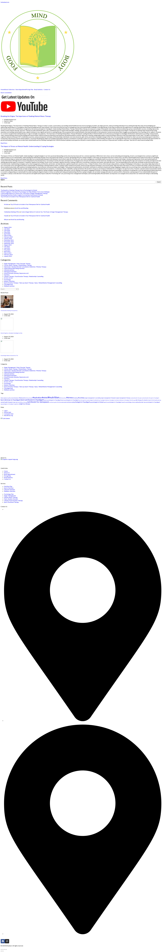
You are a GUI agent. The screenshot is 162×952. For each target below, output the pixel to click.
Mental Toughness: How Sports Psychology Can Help (11, 333)
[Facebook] (3, 941)
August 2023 (7, 245)
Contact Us (47, 89)
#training (75, 398)
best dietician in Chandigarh (11, 400)
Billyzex (6, 219)
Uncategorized (8, 284)
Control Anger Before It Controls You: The (9, 355)
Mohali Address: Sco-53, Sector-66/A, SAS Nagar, (13, 723)
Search (3, 179)
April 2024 (7, 233)
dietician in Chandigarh (125, 400)
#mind (45, 397)
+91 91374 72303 (10, 509)
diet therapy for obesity (142, 400)
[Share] (4, 949)
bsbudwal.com (5, 2)
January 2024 (8, 238)
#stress (69, 397)
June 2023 (7, 248)
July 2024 (7, 229)
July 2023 (7, 246)
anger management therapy (123, 398)
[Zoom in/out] (1, 949)
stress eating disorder (137, 402)
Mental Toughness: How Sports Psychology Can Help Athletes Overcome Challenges (25, 192)
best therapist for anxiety (84, 400)
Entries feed (7, 412)
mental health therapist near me (9, 402)
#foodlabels (16, 397)
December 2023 (9, 240)
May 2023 (7, 250)
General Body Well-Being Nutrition (14, 268)
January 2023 (8, 256)
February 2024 (8, 237)
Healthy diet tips (157, 400)
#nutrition (53, 397)
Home (2, 89)
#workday (81, 398)
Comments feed (8, 414)
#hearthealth (29, 397)
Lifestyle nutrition (9, 270)
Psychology (7, 279)
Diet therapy (132, 400)
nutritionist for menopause (38, 402)
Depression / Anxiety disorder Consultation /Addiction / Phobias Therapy (25, 267)
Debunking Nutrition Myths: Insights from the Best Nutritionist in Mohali (22, 195)
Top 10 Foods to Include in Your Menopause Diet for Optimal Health (20, 196)
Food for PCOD (151, 400)
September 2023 (9, 243)
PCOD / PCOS (8, 278)
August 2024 (7, 227)
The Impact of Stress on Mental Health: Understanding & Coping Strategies (27, 146)
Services (12, 89)
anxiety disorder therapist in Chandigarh (150, 397)
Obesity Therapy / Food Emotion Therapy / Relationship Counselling (23, 276)
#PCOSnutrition (62, 397)
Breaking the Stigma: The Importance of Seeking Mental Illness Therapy (26, 116)
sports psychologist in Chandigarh (113, 402)
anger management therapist (108, 398)
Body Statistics (38, 89)
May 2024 (7, 232)
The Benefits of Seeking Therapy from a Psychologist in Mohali (19, 190)
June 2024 (7, 230)
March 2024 (7, 235)
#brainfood (11, 397)
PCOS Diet (59, 402)
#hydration (37, 397)
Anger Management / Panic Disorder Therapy (17, 263)
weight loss (16, 404)
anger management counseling (93, 398)
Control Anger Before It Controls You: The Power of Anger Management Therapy (24, 193)
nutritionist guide (53, 402)
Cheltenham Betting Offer (11, 212)
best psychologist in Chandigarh (52, 400)
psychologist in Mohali (96, 402)
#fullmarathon (22, 398)
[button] (13, 89)
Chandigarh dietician (104, 400)
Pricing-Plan (29, 89)
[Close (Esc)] (6, 949)
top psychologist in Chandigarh (152, 402)
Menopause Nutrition (10, 271)
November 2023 (9, 242)
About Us (7, 89)
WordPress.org (8, 415)
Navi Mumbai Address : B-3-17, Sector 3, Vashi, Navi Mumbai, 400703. (17, 936)
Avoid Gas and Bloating (21, 208)
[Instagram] (7, 941)
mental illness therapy (22, 402)
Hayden (6, 215)
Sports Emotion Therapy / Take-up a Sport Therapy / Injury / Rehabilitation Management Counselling (33, 283)
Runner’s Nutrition (9, 281)
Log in (6, 410)
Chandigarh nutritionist (114, 400)
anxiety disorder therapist (136, 397)
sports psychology (127, 402)
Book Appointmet (21, 89)
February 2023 (8, 254)
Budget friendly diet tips (95, 400)
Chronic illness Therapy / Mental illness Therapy (18, 265)
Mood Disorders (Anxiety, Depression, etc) (16, 273)
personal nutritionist (66, 402)
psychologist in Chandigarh (81, 402)
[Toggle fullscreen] (3, 949)
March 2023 (7, 253)
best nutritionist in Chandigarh (32, 400)
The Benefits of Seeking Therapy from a (9, 310)
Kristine (6, 204)
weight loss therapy (24, 404)
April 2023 (7, 251)
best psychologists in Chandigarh (70, 400)
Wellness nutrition (9, 286)
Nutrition (6, 275)
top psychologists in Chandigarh (7, 404)
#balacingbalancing (5, 397)
